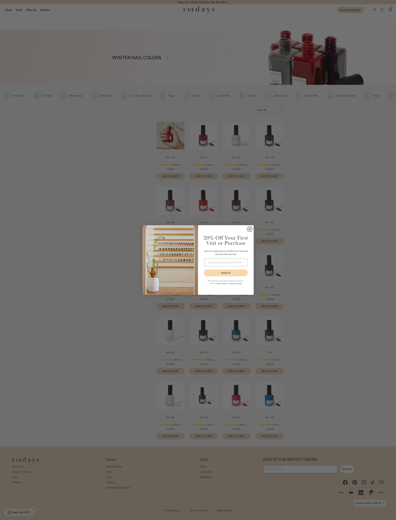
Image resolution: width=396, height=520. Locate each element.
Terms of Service (236, 283)
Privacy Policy (221, 283)
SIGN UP (226, 272)
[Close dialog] (249, 229)
